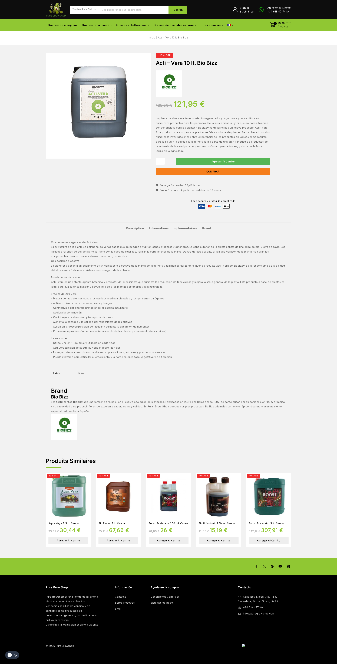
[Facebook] (256, 566)
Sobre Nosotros (125, 602)
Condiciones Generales (165, 596)
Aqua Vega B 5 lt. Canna (63, 523)
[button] (68, 540)
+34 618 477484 (253, 607)
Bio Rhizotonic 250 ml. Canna (217, 523)
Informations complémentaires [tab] (173, 228)
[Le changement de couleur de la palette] (12, 655)
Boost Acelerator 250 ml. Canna (168, 523)
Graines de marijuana (63, 25)
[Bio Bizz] (169, 83)
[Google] (272, 566)
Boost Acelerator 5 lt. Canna (266, 523)
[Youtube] (280, 566)
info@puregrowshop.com (259, 613)
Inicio (152, 37)
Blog (118, 608)
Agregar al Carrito (223, 161)
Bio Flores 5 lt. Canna (111, 523)
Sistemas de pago (162, 602)
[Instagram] (288, 566)
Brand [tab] (206, 228)
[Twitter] (264, 566)
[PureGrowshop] (56, 9)
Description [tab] (135, 228)
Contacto (120, 596)
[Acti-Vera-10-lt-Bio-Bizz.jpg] (98, 106)
